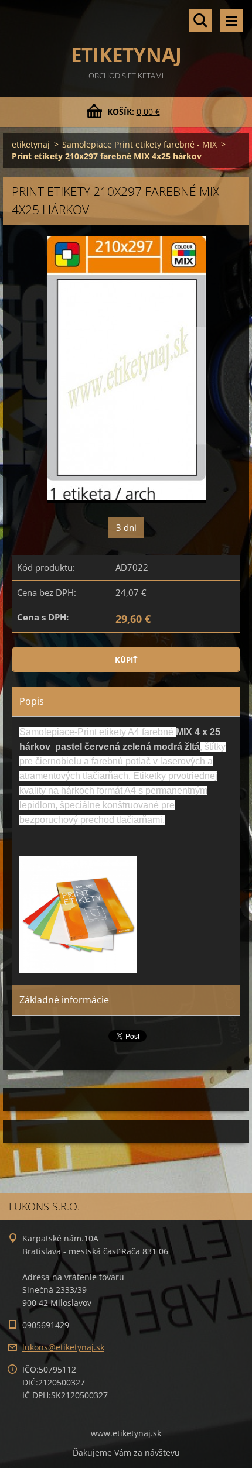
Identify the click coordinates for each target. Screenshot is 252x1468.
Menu (231, 20)
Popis (31, 701)
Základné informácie (64, 999)
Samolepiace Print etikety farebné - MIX (139, 144)
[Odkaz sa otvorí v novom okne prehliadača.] (126, 369)
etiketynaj (31, 144)
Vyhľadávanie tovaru (200, 20)
